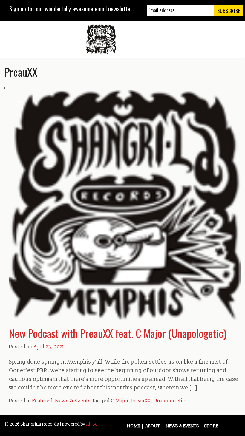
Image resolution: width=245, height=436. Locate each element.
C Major (120, 401)
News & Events (73, 401)
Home (133, 426)
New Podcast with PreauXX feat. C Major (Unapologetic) (117, 333)
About (153, 426)
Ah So (92, 424)
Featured (42, 401)
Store (211, 426)
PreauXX (141, 401)
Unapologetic (169, 401)
